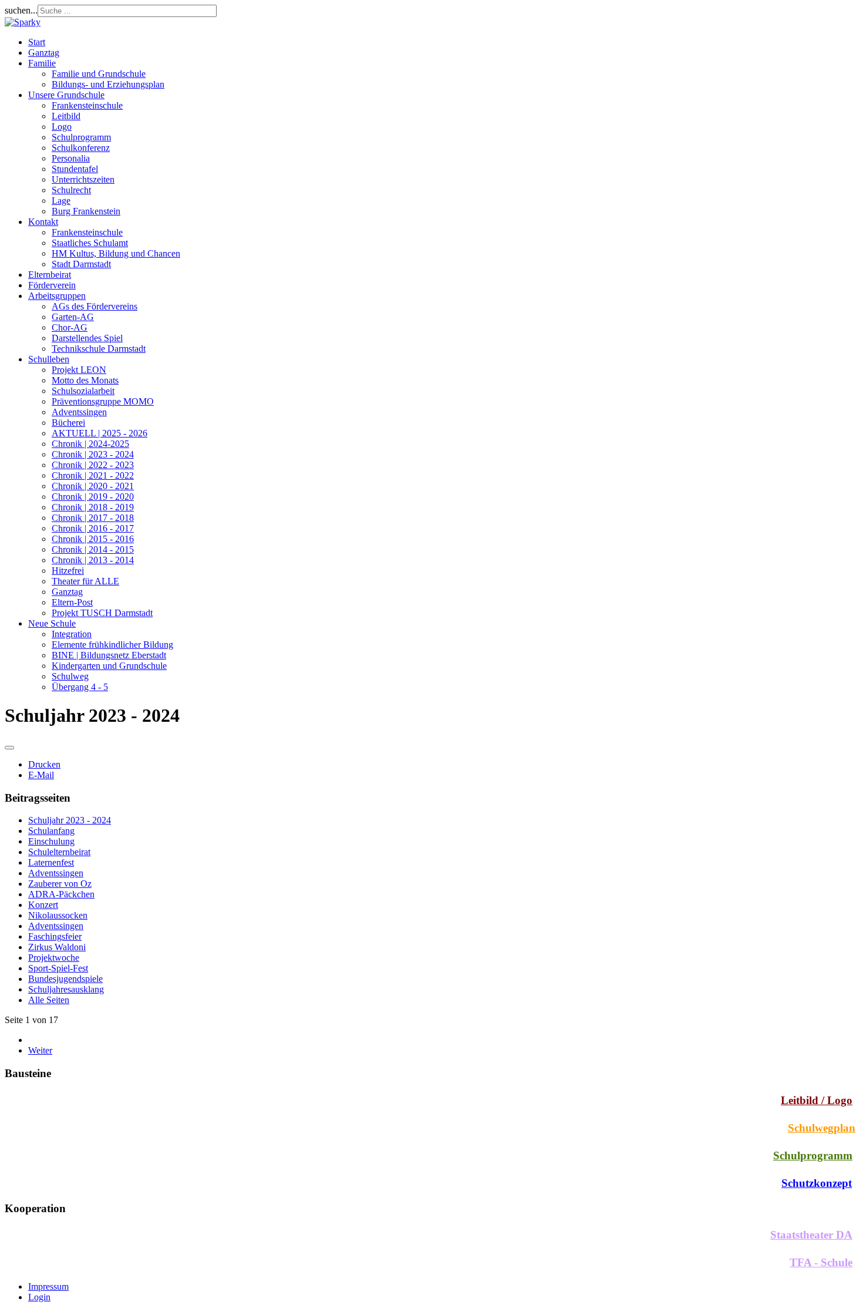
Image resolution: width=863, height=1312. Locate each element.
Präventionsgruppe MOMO (103, 401)
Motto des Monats (85, 380)
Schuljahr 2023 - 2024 (69, 820)
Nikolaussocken (57, 915)
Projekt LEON (79, 370)
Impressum (48, 1286)
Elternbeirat (49, 275)
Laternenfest (51, 862)
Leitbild (66, 116)
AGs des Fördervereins (94, 306)
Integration (72, 634)
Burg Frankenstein (86, 211)
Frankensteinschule (87, 105)
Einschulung (51, 841)
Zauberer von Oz (60, 884)
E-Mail (41, 775)
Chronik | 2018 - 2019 (93, 507)
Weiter (40, 1050)
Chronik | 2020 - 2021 (93, 486)
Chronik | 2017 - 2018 (93, 518)
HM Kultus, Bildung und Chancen (116, 253)
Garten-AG (73, 317)
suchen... (21, 10)
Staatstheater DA (811, 1235)
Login (39, 1297)
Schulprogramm (81, 137)
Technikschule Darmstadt (99, 349)
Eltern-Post (72, 602)
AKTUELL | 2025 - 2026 (99, 433)
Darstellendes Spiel (87, 338)
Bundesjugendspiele (65, 979)
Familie (42, 63)
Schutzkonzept (816, 1183)
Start (36, 42)
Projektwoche (53, 958)
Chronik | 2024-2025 (90, 444)
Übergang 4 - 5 (80, 687)
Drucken (44, 764)
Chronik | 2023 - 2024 (93, 454)
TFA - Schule (821, 1262)
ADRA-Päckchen (61, 894)
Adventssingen (79, 412)
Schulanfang (51, 831)
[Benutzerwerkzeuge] (9, 747)
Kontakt (43, 222)
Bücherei (68, 423)
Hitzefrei (68, 571)
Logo (62, 127)
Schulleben (48, 359)
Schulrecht (71, 190)
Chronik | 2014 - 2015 (93, 549)
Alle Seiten (48, 1000)
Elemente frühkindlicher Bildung (112, 645)
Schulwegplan (821, 1128)
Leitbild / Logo (816, 1100)
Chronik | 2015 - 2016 (93, 539)
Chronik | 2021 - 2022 (93, 475)
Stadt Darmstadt (81, 264)
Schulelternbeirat (59, 852)
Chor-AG (69, 327)
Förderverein (52, 285)
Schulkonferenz (81, 148)
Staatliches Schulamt (90, 243)
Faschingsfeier (55, 936)
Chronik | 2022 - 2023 (93, 465)
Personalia (71, 158)
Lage (61, 201)
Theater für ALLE (85, 581)
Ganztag (43, 53)
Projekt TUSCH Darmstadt (102, 613)
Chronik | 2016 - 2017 (93, 528)
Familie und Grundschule (99, 74)
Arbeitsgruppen (57, 296)
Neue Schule (52, 623)
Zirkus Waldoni (57, 947)
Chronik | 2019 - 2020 (93, 497)
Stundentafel (75, 169)
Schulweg (70, 676)
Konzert (43, 905)
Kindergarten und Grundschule (109, 666)
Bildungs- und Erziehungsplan (108, 84)
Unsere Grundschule (66, 95)
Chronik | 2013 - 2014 (93, 560)
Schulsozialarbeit (83, 391)
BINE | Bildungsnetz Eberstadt (109, 655)
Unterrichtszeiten (83, 179)
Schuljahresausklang (66, 989)
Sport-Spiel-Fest (58, 968)
